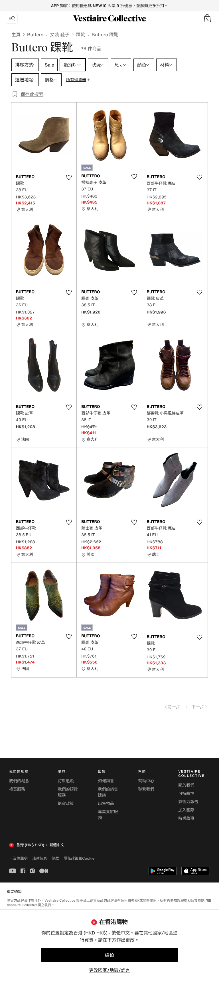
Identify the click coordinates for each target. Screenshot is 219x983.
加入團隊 (186, 810)
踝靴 (80, 34)
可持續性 (186, 794)
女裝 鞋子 (59, 34)
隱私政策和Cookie (79, 858)
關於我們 (186, 785)
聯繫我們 (146, 789)
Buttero (35, 34)
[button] (207, 18)
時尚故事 (186, 818)
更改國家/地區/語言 (109, 970)
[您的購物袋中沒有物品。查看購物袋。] (207, 18)
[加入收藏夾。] (68, 177)
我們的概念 (19, 781)
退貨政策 (66, 804)
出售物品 (106, 804)
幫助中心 (146, 781)
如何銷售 (106, 781)
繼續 (109, 955)
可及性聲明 (18, 858)
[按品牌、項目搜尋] (12, 18)
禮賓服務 (17, 789)
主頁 (16, 34)
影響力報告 (188, 802)
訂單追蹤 (66, 781)
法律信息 (39, 858)
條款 (55, 858)
